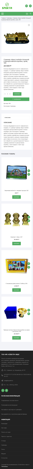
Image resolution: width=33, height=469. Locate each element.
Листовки (4, 428)
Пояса (3, 449)
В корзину (17, 93)
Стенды (3, 440)
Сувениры (9, 18)
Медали (3, 453)
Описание (8, 117)
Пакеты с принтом (6, 436)
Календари (4, 423)
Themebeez (4, 466)
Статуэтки (4, 458)
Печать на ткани (5, 432)
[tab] (16, 117)
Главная (3, 18)
